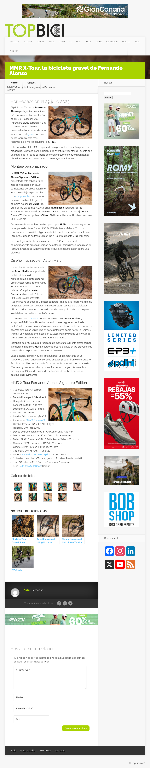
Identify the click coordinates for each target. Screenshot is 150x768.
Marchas (126, 41)
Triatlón (88, 41)
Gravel (62, 41)
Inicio (13, 750)
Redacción (29, 101)
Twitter (70, 603)
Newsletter (45, 750)
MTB (78, 41)
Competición (112, 41)
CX (70, 41)
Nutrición (14, 50)
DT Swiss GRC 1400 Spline (36, 454)
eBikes (51, 41)
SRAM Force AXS (35, 420)
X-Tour (34, 318)
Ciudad (99, 41)
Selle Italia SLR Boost (30, 466)
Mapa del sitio (27, 750)
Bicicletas (28, 41)
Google (59, 603)
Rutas (137, 41)
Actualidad (14, 41)
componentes (22, 196)
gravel (31, 134)
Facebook (65, 603)
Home (14, 83)
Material (40, 41)
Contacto (60, 750)
